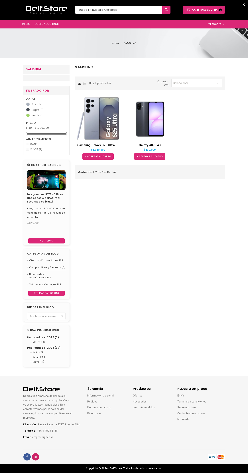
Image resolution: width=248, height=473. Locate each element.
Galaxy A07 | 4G (150, 145)
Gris (36, 104)
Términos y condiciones (191, 401)
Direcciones (94, 413)
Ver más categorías (46, 293)
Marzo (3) (39, 342)
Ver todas (46, 240)
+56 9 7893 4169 (47, 430)
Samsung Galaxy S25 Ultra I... (98, 145)
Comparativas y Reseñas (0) (47, 267)
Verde (38, 115)
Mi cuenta (183, 419)
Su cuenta (95, 389)
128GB (36, 149)
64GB (36, 144)
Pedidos (92, 401)
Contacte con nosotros (191, 413)
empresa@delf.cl (42, 437)
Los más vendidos (144, 407)
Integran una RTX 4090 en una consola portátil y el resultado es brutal (45, 198)
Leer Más (32, 222)
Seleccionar (196, 83)
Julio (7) (38, 352)
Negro (38, 110)
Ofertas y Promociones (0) (46, 260)
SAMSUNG (34, 69)
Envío (180, 395)
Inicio (26, 24)
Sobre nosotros (47, 24)
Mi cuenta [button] (216, 24)
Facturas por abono (99, 407)
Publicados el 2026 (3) (43, 337)
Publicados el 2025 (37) (44, 348)
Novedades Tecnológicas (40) (39, 275)
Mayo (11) (38, 361)
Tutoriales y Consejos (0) (45, 284)
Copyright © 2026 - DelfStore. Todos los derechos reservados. (124, 468)
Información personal (100, 395)
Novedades (140, 401)
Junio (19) (39, 357)
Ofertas (138, 395)
